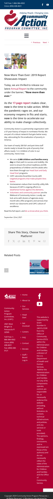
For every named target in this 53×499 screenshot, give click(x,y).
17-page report (21, 103)
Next (45, 42)
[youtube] (47, 5)
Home (24, 294)
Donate (25, 349)
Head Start (24, 316)
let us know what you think (36, 211)
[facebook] (42, 5)
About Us (26, 300)
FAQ (24, 337)
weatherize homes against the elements (26, 189)
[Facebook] (39, 296)
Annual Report (19, 88)
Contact (25, 343)
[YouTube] (39, 304)
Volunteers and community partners (25, 192)
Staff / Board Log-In (25, 357)
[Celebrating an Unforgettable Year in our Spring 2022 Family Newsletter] (39, 261)
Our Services (25, 307)
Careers (25, 331)
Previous (36, 42)
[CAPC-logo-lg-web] (26, 10)
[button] (6, 270)
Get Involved (26, 324)
